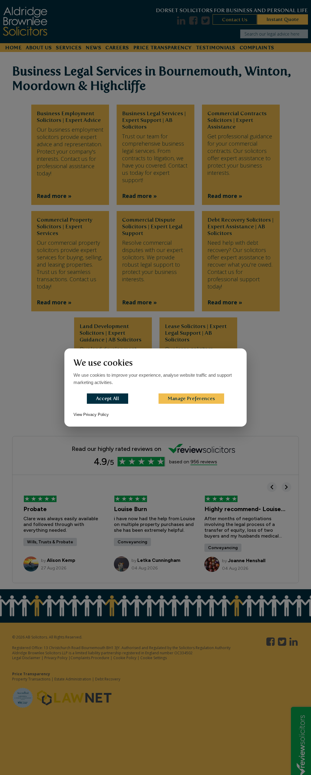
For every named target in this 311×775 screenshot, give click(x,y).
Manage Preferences (191, 398)
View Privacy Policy (91, 414)
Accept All (107, 398)
